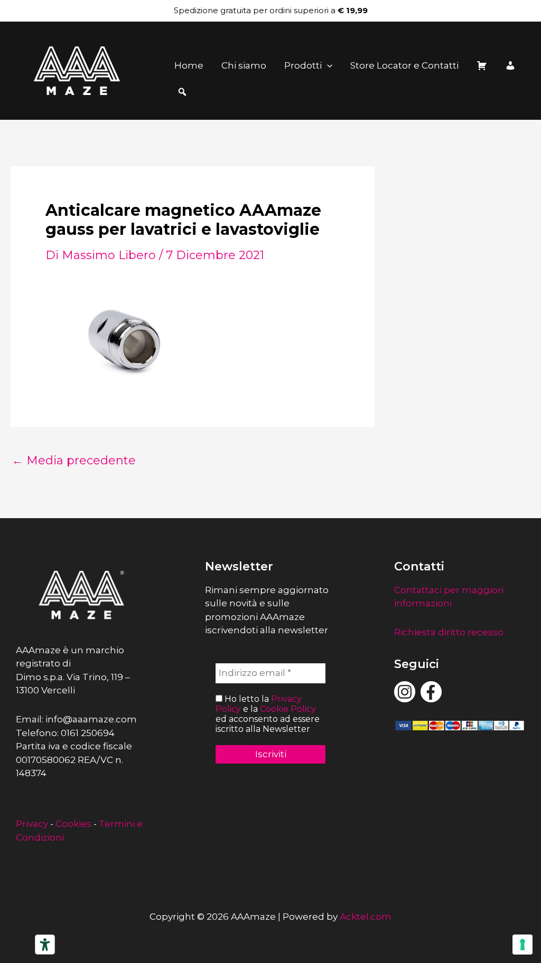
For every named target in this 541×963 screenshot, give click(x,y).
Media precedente (74, 460)
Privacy (32, 823)
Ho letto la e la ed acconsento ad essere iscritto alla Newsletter (268, 714)
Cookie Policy (288, 709)
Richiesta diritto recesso (448, 632)
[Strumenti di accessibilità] (45, 945)
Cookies (73, 823)
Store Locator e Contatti (404, 65)
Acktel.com (365, 916)
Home (188, 65)
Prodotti (303, 65)
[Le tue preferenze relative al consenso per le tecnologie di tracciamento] (522, 945)
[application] (327, 65)
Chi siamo (243, 65)
